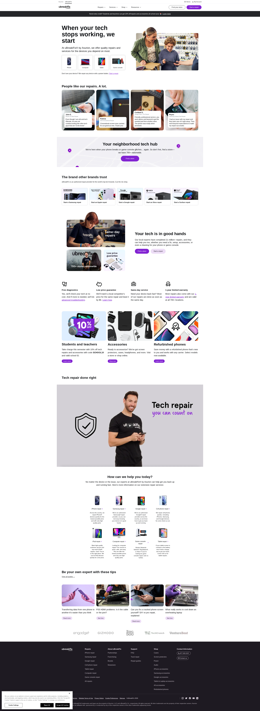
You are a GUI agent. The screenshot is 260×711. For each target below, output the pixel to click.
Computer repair (118, 541)
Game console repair (140, 542)
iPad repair (96, 541)
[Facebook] (190, 698)
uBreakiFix (68, 2)
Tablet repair (162, 541)
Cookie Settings (14, 705)
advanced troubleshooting (73, 300)
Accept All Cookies (62, 705)
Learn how (107, 300)
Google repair (140, 509)
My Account (198, 2)
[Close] (69, 693)
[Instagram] (183, 698)
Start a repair (113, 73)
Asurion (60, 2)
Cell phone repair (162, 509)
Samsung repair (118, 509)
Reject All (47, 705)
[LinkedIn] (197, 698)
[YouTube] (194, 698)
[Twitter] (186, 698)
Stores (188, 2)
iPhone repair (96, 509)
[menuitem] (102, 7)
